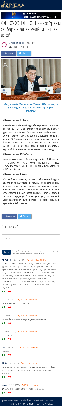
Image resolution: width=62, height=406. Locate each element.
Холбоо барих (26, 400)
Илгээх (6, 252)
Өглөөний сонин (16, 43)
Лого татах (49, 400)
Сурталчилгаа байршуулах (10, 400)
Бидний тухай (38, 400)
